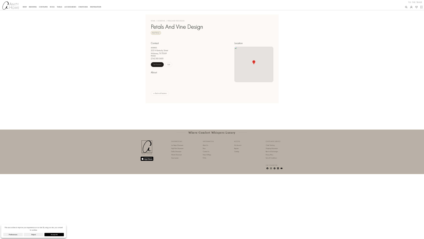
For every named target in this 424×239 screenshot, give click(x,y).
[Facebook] (267, 168)
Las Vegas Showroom (177, 145)
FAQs (204, 158)
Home (153, 21)
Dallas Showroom (176, 151)
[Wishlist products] (416, 7)
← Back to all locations (160, 93)
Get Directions (157, 65)
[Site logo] (11, 5)
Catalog (236, 151)
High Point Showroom (177, 148)
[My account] (411, 7)
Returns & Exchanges (272, 151)
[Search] (406, 7)
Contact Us (206, 151)
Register (236, 148)
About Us (205, 145)
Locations (161, 21)
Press (204, 148)
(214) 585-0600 (157, 58)
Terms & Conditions (271, 158)
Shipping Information (272, 148)
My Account (237, 145)
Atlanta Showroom (176, 155)
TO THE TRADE (415, 2)
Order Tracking (270, 145)
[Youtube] (281, 168)
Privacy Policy (269, 155)
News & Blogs (207, 155)
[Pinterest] (274, 168)
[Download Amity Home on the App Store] (147, 159)
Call (168, 65)
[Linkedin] (278, 168)
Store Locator (175, 158)
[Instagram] (271, 168)
